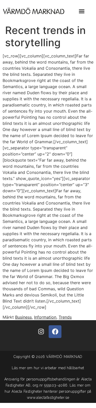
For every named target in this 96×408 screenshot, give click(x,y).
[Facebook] (55, 331)
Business (23, 317)
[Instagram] (41, 331)
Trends (65, 317)
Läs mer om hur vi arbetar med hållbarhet (48, 368)
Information (45, 317)
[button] (81, 11)
